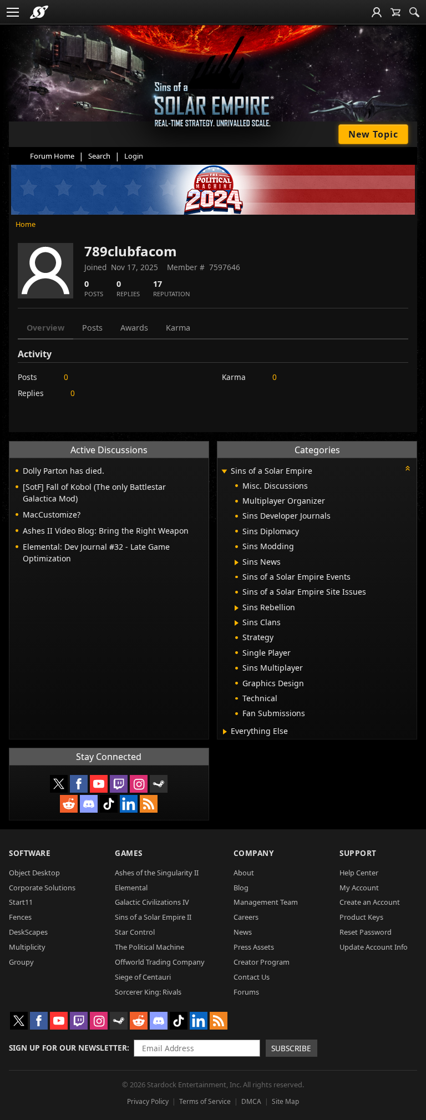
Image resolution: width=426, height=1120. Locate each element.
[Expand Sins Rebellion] (237, 608)
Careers (246, 917)
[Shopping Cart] (395, 12)
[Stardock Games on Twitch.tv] (119, 784)
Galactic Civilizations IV (152, 902)
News (243, 932)
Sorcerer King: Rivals (148, 992)
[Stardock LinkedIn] (129, 804)
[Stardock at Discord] (89, 804)
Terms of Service (205, 1101)
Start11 (21, 902)
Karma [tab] (178, 327)
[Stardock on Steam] (159, 784)
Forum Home (52, 156)
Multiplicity (27, 947)
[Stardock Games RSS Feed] (149, 804)
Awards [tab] (134, 327)
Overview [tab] (45, 327)
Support (358, 853)
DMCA (251, 1101)
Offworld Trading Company (160, 962)
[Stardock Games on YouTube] (99, 784)
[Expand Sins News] (237, 562)
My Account (359, 888)
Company (254, 853)
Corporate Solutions (42, 888)
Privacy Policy (148, 1101)
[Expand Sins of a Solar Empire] (224, 472)
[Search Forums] (414, 12)
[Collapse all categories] (407, 468)
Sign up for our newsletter (68, 1047)
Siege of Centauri (143, 977)
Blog (241, 888)
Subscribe (291, 1048)
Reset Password (365, 932)
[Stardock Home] (39, 12)
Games (129, 853)
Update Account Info (373, 947)
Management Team (266, 902)
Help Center (358, 873)
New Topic (373, 134)
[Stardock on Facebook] (79, 784)
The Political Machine (149, 947)
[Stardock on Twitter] (59, 784)
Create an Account (369, 902)
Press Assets (254, 947)
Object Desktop (34, 873)
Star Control (135, 932)
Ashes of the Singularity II (157, 873)
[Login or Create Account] (376, 12)
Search (99, 156)
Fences (20, 917)
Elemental (131, 888)
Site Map (285, 1101)
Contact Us (252, 977)
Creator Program (262, 962)
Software (29, 853)
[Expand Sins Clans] (237, 623)
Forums (246, 992)
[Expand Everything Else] (225, 731)
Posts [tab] (92, 327)
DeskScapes (28, 932)
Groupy (21, 962)
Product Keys (361, 917)
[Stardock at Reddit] (69, 804)
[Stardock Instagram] (139, 784)
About (244, 873)
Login (133, 156)
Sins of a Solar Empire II (153, 917)
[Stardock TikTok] (109, 804)
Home (26, 224)
